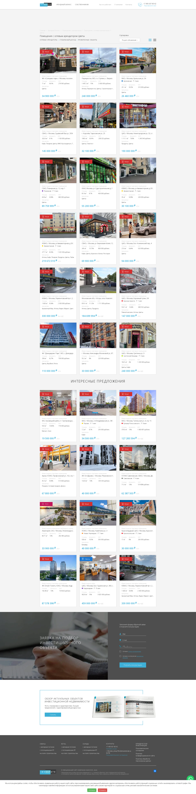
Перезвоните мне (150, 6)
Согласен (132, 651)
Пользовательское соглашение (142, 749)
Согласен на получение (133, 656)
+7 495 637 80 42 (150, 4)
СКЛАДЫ (86, 744)
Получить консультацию (133, 665)
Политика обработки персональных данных (143, 760)
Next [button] (73, 60)
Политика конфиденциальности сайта (145, 755)
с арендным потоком (47, 747)
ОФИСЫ (43, 744)
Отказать (102, 790)
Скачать (53, 714)
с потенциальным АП (47, 750)
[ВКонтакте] (155, 771)
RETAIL (63, 744)
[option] (58, 60)
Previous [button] (43, 60)
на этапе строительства (48, 753)
